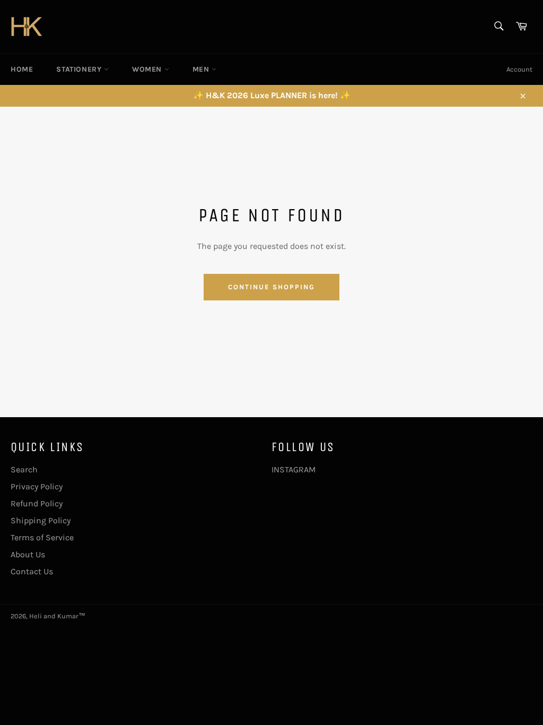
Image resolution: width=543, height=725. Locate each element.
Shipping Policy (41, 520)
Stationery (80, 69)
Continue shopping (271, 287)
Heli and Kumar (53, 616)
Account (519, 69)
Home (22, 69)
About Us (28, 554)
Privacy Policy (37, 486)
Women (148, 69)
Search (24, 469)
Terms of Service (42, 537)
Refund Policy (37, 503)
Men (202, 69)
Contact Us (32, 571)
